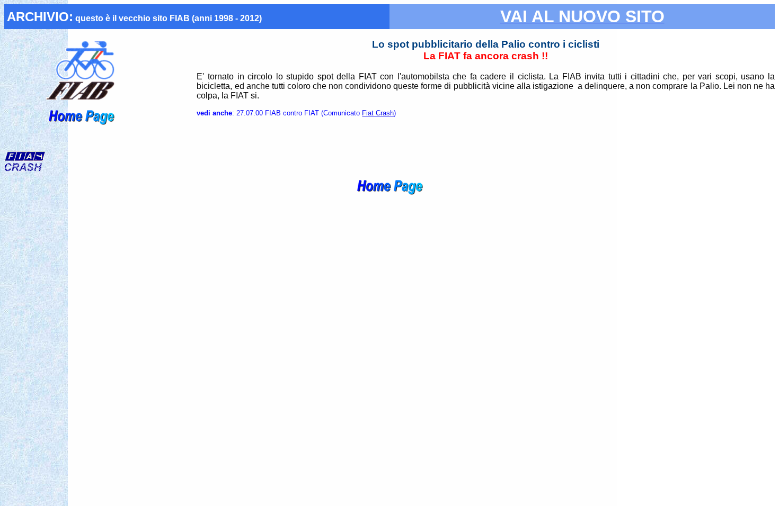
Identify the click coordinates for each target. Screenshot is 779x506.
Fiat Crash (378, 113)
